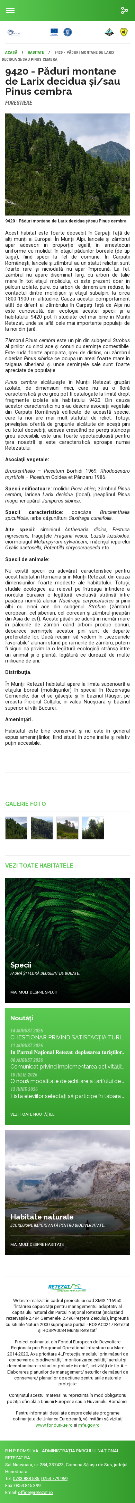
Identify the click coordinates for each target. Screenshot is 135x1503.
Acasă (11, 52)
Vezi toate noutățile (32, 1114)
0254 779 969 (54, 1478)
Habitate (36, 52)
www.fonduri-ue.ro (54, 1425)
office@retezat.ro (35, 1492)
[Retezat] (62, 32)
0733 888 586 (26, 1478)
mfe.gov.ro (89, 1425)
